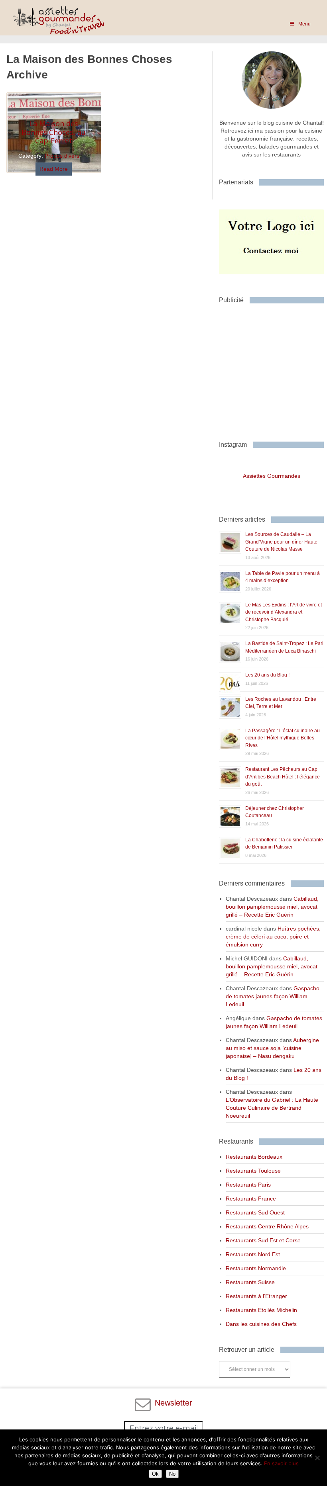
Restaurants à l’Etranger (256, 1296)
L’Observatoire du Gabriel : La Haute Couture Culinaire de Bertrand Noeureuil (272, 1108)
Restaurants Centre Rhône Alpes (267, 1226)
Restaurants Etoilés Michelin (261, 1310)
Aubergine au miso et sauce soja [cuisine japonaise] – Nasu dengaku (272, 1048)
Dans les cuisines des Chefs (261, 1324)
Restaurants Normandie (256, 1268)
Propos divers (62, 156)
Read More (53, 169)
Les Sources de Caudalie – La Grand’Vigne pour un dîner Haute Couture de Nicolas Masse (281, 542)
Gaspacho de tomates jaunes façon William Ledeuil (272, 996)
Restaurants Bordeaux (254, 1157)
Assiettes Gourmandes (271, 476)
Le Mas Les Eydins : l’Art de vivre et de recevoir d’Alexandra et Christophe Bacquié (283, 612)
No (172, 1474)
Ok (155, 1474)
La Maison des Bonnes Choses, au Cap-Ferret (54, 132)
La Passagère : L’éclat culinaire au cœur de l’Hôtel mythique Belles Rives (282, 738)
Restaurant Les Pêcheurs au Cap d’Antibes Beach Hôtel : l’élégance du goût (282, 776)
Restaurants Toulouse (253, 1170)
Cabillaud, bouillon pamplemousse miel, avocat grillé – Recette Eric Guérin (272, 907)
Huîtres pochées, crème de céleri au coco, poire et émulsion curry (273, 936)
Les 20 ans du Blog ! (267, 675)
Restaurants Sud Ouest (255, 1212)
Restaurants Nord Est (253, 1254)
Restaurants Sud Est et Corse (263, 1240)
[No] (317, 1458)
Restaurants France (251, 1198)
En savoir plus (281, 1463)
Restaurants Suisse (250, 1282)
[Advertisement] (273, 369)
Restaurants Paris (248, 1184)
